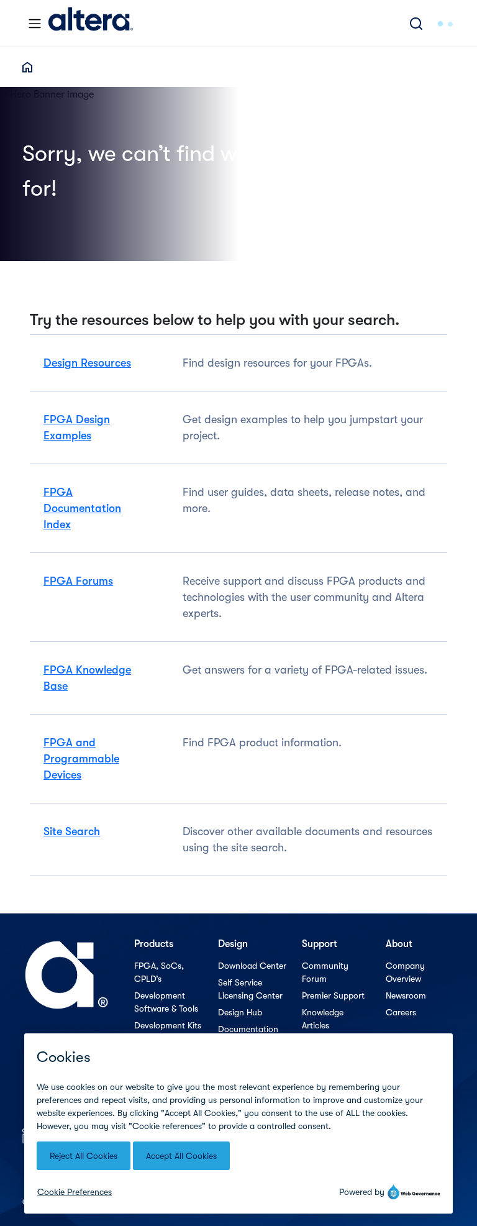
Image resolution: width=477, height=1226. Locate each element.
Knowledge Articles (322, 1018)
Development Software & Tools (166, 1001)
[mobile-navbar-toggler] (34, 23)
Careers (401, 1012)
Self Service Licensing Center (250, 988)
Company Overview (405, 972)
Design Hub (240, 1012)
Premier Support (333, 995)
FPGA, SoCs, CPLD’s (159, 972)
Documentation (248, 1029)
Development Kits (167, 1025)
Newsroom (406, 995)
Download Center (252, 966)
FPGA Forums (78, 581)
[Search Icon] (416, 23)
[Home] (90, 23)
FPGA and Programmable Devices (81, 758)
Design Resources (87, 363)
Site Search (71, 831)
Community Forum (325, 972)
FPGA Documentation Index (82, 508)
